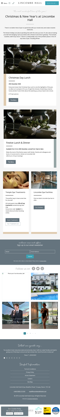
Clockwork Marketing (33, 398)
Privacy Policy (30, 372)
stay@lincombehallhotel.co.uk (37, 391)
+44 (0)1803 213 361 (19, 391)
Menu (5, 3)
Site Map (30, 382)
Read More (9, 413)
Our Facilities (39, 207)
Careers (30, 379)
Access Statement (30, 375)
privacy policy (43, 261)
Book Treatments (12, 220)
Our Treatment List (13, 224)
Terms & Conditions (30, 369)
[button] (52, 3)
